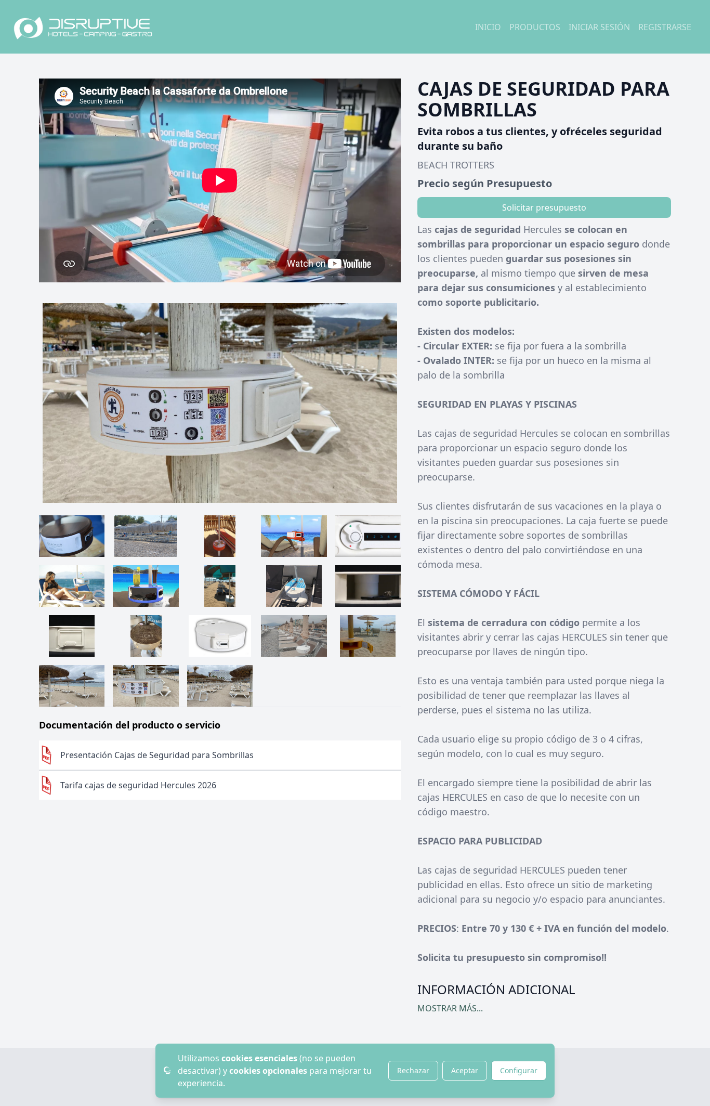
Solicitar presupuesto (544, 207)
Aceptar (464, 1070)
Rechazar (413, 1070)
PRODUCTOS (534, 27)
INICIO (488, 27)
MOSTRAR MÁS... (450, 1008)
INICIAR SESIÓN (599, 27)
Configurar (518, 1070)
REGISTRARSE (664, 27)
